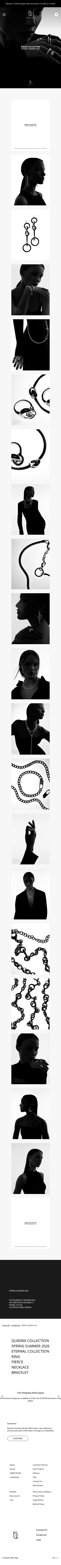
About (12, 1465)
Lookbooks (14, 1477)
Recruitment (38, 1485)
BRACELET (19, 1372)
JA (58, 1558)
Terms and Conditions (42, 1492)
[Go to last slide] (2, 1396)
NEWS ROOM (15, 1473)
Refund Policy (38, 1504)
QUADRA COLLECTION (30, 1340)
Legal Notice (38, 1500)
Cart (11, 1500)
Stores (12, 1469)
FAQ (34, 1477)
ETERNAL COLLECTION (30, 1351)
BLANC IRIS (6, 1325)
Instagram (41, 1529)
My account (15, 1496)
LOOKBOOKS (15, 1325)
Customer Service (40, 1465)
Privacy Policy (38, 1496)
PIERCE (17, 1361)
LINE (38, 1540)
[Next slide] (58, 1396)
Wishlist (13, 1492)
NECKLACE (20, 1367)
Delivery (36, 1473)
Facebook (41, 1534)
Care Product (38, 1469)
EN (53, 1558)
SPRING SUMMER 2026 (30, 1345)
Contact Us (37, 1481)
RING (15, 1356)
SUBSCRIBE (17, 1438)
